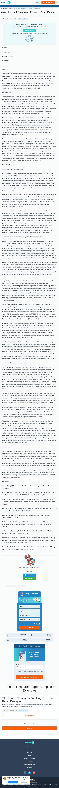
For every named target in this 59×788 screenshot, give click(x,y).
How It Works (29, 749)
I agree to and (30, 672)
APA (8, 586)
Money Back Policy (29, 764)
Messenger (30, 575)
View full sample (30, 715)
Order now (29, 627)
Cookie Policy (29, 767)
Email (17, 664)
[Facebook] (25, 772)
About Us (29, 746)
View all (29, 728)
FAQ (29, 755)
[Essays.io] (29, 742)
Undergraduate (21, 586)
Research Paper (23, 18)
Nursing (13, 586)
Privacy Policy (29, 761)
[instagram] (34, 772)
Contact (29, 752)
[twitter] (29, 772)
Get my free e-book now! (29, 677)
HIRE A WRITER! (48, 2)
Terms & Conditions (29, 758)
